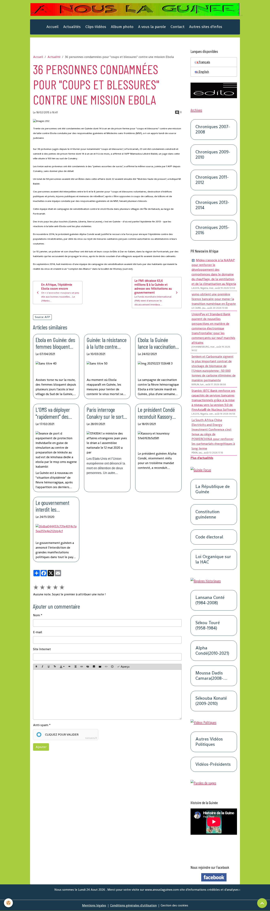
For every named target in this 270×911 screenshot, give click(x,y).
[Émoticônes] (112, 666)
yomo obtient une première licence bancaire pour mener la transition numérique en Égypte (214, 299)
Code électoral (209, 537)
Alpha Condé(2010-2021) (212, 650)
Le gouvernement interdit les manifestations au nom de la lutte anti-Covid (55, 506)
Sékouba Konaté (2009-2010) (211, 701)
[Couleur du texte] (62, 666)
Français (204, 62)
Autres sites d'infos (205, 26)
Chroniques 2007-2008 (212, 129)
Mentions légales (94, 905)
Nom (36, 615)
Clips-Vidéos (95, 26)
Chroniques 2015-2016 (212, 230)
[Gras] (36, 666)
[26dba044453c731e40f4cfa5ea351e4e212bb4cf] (56, 531)
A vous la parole (152, 26)
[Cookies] (8, 902)
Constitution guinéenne (207, 514)
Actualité (53, 57)
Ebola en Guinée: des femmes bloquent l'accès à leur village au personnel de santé (55, 343)
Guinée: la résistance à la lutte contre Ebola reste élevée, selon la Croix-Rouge (107, 343)
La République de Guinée (212, 489)
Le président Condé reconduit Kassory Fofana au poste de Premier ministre (156, 413)
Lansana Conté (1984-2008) (210, 600)
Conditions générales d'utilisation (133, 905)
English (203, 72)
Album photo (122, 26)
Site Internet (42, 649)
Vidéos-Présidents (213, 764)
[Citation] (69, 666)
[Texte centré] (75, 666)
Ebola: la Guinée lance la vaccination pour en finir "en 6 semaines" (157, 343)
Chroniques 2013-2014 (212, 205)
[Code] (106, 666)
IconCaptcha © (91, 738)
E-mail (37, 632)
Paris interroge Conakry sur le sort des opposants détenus (105, 413)
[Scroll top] (262, 903)
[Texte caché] (88, 666)
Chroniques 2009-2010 (212, 154)
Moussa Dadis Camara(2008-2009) (209, 675)
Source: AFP (42, 317)
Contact (177, 26)
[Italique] (42, 666)
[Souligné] (48, 666)
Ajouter (41, 747)
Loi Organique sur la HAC (213, 559)
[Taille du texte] (55, 666)
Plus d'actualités (202, 458)
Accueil (52, 26)
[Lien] (81, 666)
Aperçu (124, 666)
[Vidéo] (100, 666)
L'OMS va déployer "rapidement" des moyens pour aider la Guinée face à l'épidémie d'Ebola (56, 413)
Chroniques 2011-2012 (212, 180)
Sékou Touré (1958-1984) (207, 625)
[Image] (94, 666)
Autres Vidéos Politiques (209, 742)
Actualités (72, 26)
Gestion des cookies (174, 905)
